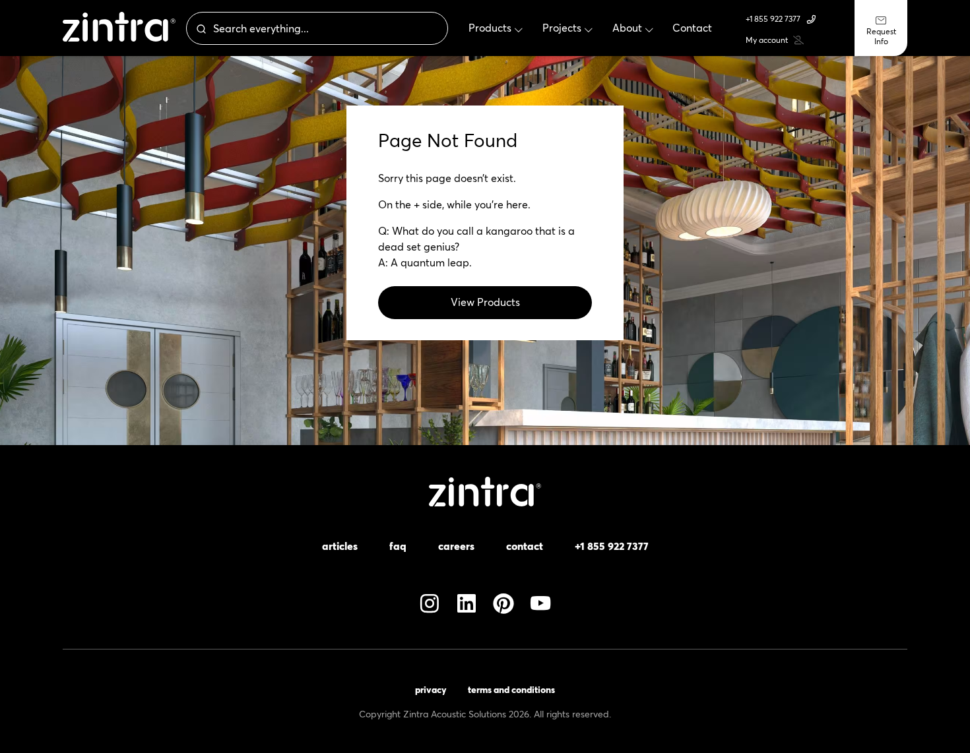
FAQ (397, 546)
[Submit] (200, 28)
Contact (524, 546)
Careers (456, 546)
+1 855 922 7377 (773, 19)
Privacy (431, 690)
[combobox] (317, 28)
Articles (340, 546)
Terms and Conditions (511, 690)
